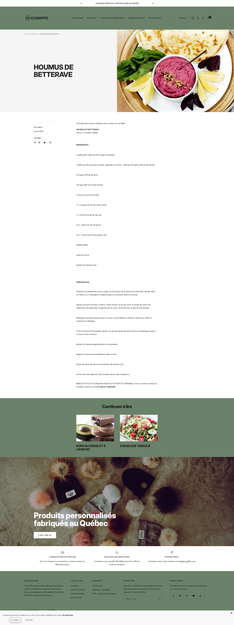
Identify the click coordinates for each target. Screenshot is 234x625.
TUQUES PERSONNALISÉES (112, 18)
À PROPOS (91, 18)
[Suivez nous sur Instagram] (180, 595)
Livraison (75, 586)
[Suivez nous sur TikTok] (200, 595)
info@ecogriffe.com (186, 561)
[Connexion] (203, 18)
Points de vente (77, 593)
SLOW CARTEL (154, 18)
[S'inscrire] (160, 599)
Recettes (34, 34)
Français (182, 18)
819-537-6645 (117, 561)
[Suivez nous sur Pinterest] (186, 595)
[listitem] (35, 143)
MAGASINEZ (78, 18)
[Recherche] (198, 18)
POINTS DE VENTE (136, 18)
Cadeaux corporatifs (101, 589)
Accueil (27, 34)
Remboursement (78, 589)
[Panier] (208, 18)
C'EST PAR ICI (45, 535)
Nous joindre (76, 597)
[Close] (231, 613)
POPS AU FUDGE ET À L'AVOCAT (91, 447)
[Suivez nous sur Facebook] (173, 595)
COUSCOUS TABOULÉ (135, 446)
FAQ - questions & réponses (104, 593)
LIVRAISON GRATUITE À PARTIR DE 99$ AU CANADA (117, 3)
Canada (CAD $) (32, 610)
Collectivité (97, 586)
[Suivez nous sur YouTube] (193, 595)
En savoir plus (68, 615)
